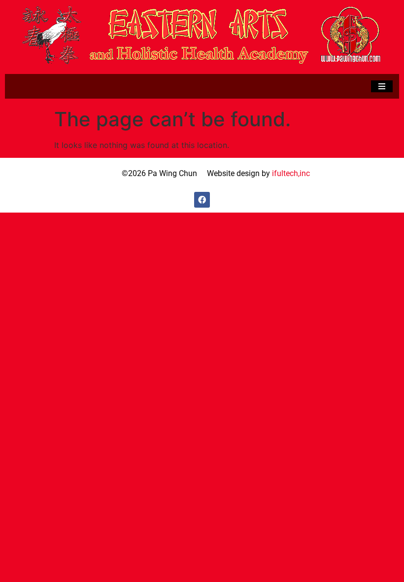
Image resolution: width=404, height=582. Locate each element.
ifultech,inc (291, 173)
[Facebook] (202, 200)
